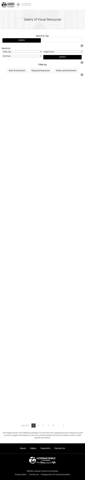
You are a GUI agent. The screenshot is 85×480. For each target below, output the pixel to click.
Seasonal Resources (40, 70)
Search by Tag (42, 36)
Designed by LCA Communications (55, 474)
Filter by (42, 64)
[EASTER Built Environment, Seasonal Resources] (63, 300)
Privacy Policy (21, 474)
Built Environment (17, 70)
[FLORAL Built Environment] (63, 106)
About (23, 448)
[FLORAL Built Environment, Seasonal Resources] (22, 341)
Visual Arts (45, 448)
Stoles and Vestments (66, 70)
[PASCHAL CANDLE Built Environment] (22, 106)
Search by (6, 48)
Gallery (33, 448)
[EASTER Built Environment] (63, 225)
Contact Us (59, 448)
